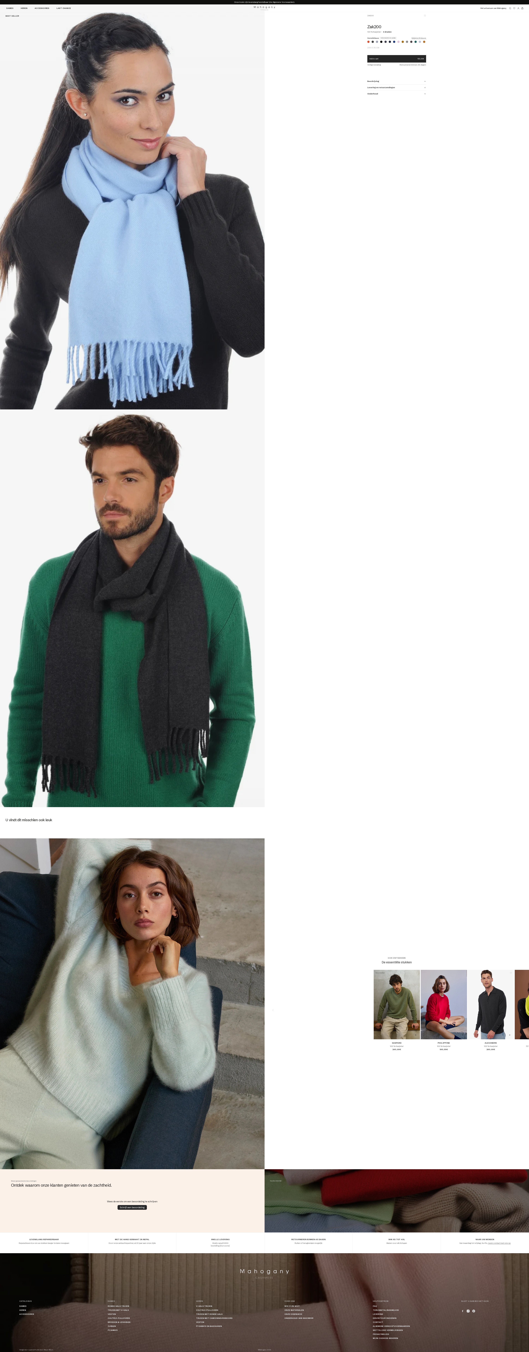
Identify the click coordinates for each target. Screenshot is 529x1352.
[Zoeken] (510, 8)
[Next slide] (520, 1010)
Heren (24, 8)
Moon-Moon (48, 1350)
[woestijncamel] (403, 42)
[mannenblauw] (394, 42)
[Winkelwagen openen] (522, 8)
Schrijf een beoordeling (132, 1207)
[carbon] (385, 42)
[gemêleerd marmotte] (407, 42)
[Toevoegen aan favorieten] (425, 16)
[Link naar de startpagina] (264, 8)
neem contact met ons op (499, 1243)
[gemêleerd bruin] (411, 42)
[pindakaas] (424, 42)
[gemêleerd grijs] (377, 42)
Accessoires (42, 8)
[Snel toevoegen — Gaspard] (415, 1035)
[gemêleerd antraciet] (373, 42)
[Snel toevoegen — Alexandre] (509, 1035)
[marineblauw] (390, 42)
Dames (10, 8)
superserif (32, 1350)
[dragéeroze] (398, 42)
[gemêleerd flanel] (420, 42)
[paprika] (368, 42)
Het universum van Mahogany (493, 8)
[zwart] (381, 42)
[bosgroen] (415, 42)
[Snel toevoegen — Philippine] (462, 1035)
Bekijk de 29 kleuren (419, 38)
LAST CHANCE (64, 8)
